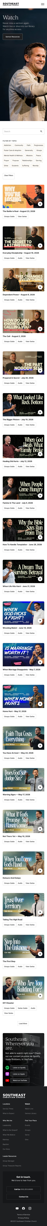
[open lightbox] (23, 196)
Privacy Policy (23, 1218)
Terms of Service (23, 1215)
